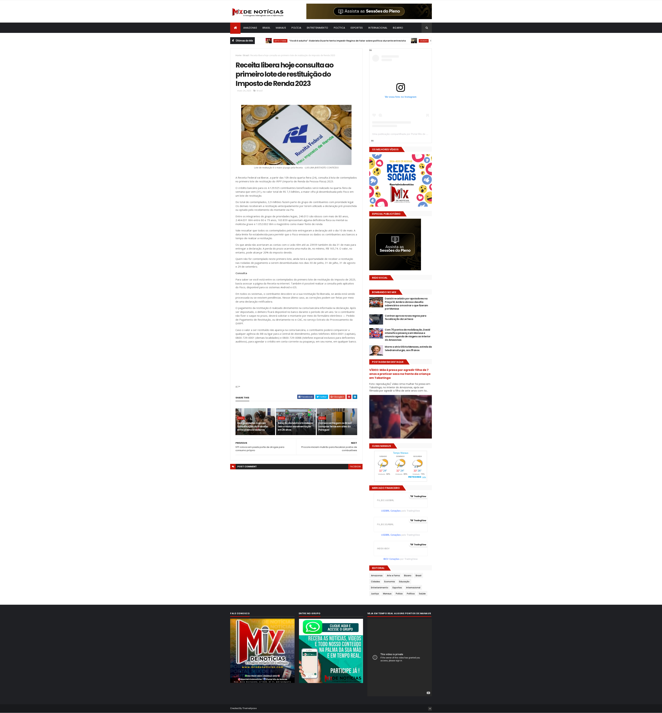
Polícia (296, 27)
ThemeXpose (249, 708)
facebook (355, 466)
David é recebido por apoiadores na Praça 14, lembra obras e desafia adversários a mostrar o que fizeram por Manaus (406, 303)
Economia (389, 581)
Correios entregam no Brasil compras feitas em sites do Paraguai (335, 426)
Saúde (422, 593)
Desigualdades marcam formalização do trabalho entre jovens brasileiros (252, 426)
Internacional (378, 27)
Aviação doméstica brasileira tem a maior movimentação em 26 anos (295, 426)
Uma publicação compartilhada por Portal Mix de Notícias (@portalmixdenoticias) (416, 134)
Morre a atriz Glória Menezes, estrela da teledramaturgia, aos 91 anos (408, 348)
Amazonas (250, 27)
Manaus (281, 27)
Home (238, 55)
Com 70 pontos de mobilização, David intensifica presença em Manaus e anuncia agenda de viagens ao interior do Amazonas (407, 335)
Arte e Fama (393, 575)
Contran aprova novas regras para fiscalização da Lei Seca (405, 317)
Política (339, 27)
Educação (404, 581)
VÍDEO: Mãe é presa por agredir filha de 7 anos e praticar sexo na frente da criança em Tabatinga (399, 374)
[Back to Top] (430, 709)
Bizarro (398, 27)
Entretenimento (317, 27)
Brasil (266, 27)
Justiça (375, 593)
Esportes (357, 27)
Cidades (391, 40)
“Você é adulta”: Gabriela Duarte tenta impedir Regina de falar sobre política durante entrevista (315, 40)
